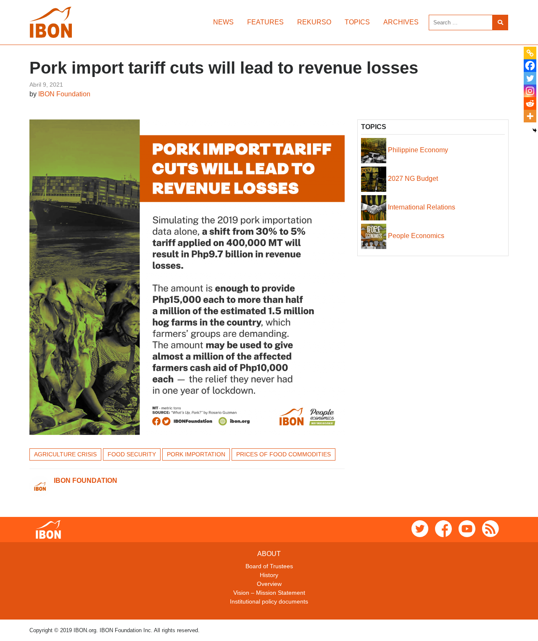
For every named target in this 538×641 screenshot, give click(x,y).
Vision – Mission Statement (269, 592)
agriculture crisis (65, 454)
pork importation (196, 454)
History (269, 575)
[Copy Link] (530, 53)
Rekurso (314, 22)
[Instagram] (530, 91)
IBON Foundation (64, 94)
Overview (269, 583)
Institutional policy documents (269, 601)
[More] (530, 116)
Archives (401, 22)
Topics (357, 22)
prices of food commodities (283, 454)
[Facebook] (530, 65)
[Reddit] (530, 103)
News (223, 22)
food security (132, 454)
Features (265, 22)
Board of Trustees (269, 566)
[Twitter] (530, 78)
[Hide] (534, 130)
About (269, 553)
